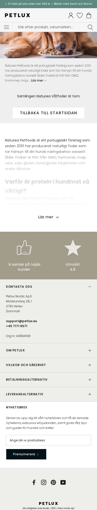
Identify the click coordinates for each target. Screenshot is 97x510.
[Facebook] (34, 482)
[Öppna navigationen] (6, 27)
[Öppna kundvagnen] (89, 15)
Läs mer (37, 80)
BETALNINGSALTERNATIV (27, 379)
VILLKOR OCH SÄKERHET (26, 365)
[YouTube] (63, 482)
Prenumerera (24, 454)
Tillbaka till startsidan (48, 113)
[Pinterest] (53, 482)
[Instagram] (43, 482)
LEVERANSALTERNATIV (25, 394)
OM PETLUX (15, 350)
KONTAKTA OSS (19, 286)
